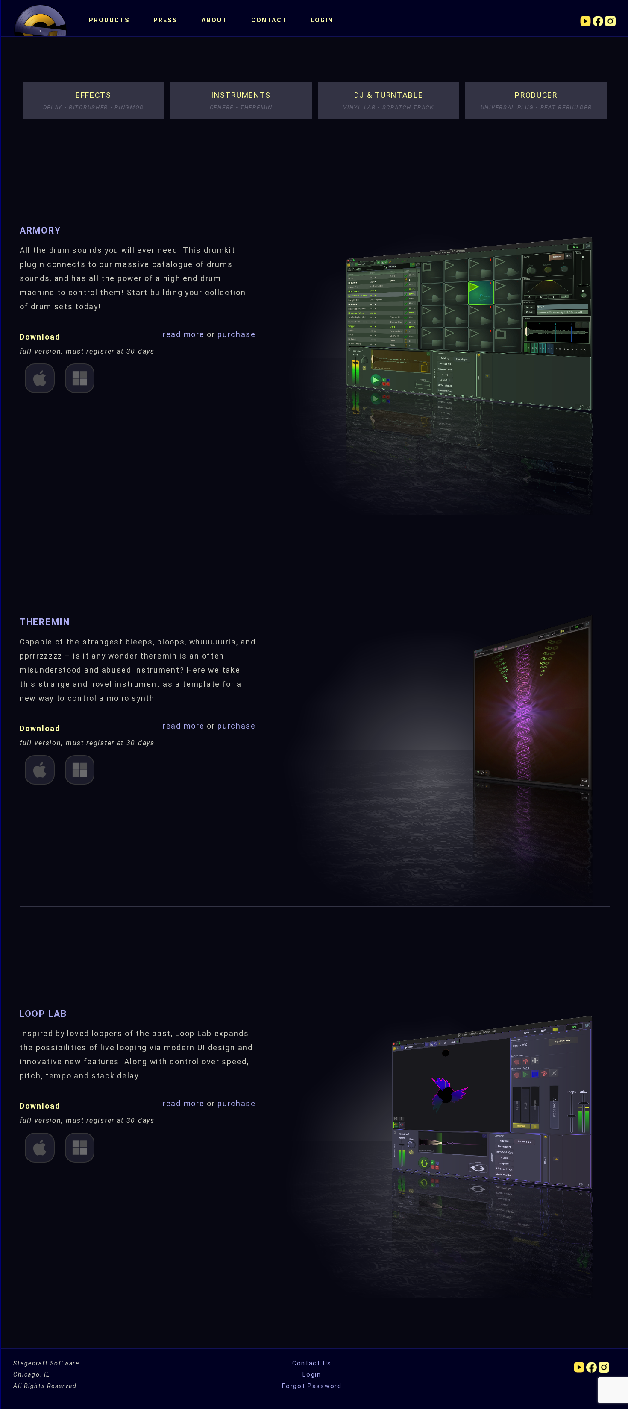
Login (322, 20)
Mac (40, 377)
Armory (40, 230)
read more (185, 334)
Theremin (45, 622)
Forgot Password (312, 1386)
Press (165, 20)
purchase (236, 334)
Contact (269, 20)
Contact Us (312, 1363)
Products (109, 20)
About (214, 20)
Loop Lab (43, 1013)
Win (78, 377)
